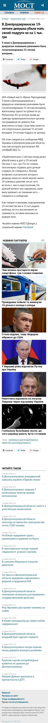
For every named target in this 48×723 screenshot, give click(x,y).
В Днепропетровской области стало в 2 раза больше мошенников (24, 507)
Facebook (28, 227)
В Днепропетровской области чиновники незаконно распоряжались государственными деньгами (23, 594)
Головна (9, 12)
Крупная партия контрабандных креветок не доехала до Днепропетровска (20, 663)
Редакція (6, 692)
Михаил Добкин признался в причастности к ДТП (18, 678)
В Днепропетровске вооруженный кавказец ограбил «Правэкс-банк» (21, 478)
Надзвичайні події (18, 18)
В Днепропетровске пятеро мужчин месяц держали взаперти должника (22, 648)
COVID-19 (39, 12)
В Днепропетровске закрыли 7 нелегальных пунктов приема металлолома (19, 493)
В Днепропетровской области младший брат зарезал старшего (20, 635)
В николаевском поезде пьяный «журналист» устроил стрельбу (20, 550)
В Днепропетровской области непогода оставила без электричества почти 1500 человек (23, 522)
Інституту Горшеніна (18, 702)
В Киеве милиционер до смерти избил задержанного (23, 622)
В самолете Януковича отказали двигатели (20, 563)
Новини (24, 12)
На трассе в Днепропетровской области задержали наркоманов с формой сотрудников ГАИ (21, 578)
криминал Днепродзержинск (23, 440)
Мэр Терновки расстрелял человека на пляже (23, 609)
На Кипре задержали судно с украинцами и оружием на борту (20, 537)
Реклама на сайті (10, 695)
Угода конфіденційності (13, 699)
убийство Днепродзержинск (16, 443)
